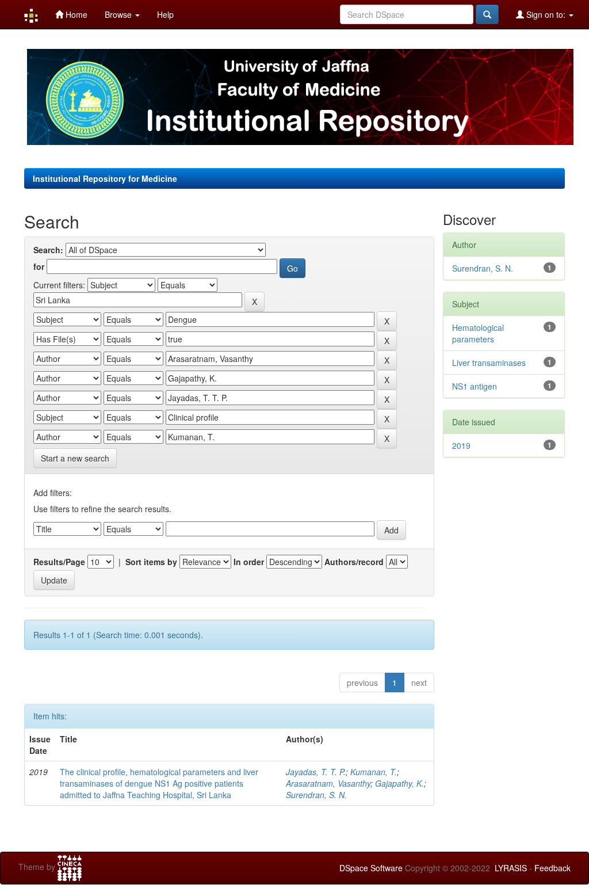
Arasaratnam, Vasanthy (328, 783)
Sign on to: (546, 14)
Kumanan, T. (373, 771)
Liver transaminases (489, 362)
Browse (119, 14)
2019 (461, 445)
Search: (48, 250)
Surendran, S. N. (316, 794)
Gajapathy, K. (399, 783)
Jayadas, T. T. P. (316, 771)
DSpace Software (371, 868)
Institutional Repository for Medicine (105, 178)
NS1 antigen (474, 386)
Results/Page (59, 561)
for (38, 266)
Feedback (552, 868)
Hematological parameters (478, 333)
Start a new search (75, 458)
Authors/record (354, 561)
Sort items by (151, 561)
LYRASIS (511, 868)
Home (75, 14)
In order (249, 561)
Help (165, 14)
